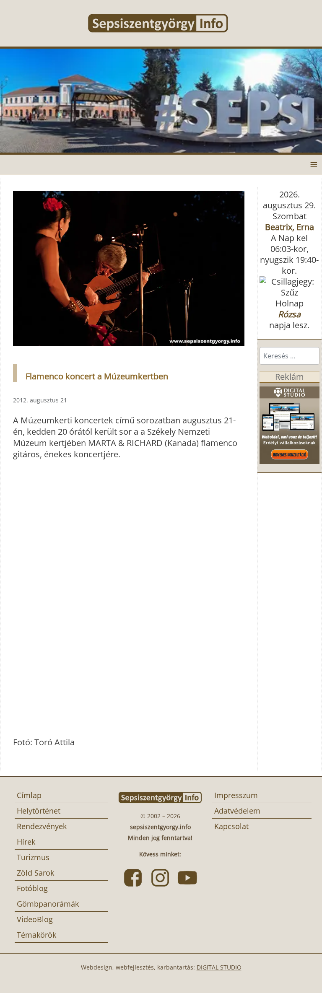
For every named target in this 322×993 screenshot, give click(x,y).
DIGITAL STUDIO (219, 967)
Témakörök (36, 935)
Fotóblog (32, 888)
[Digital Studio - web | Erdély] (289, 422)
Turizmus (33, 857)
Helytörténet (38, 811)
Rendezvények (42, 826)
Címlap (29, 795)
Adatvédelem (237, 811)
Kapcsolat (231, 826)
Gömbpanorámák (48, 904)
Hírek (26, 842)
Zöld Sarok (35, 873)
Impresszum (236, 795)
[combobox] (289, 356)
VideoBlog (35, 919)
